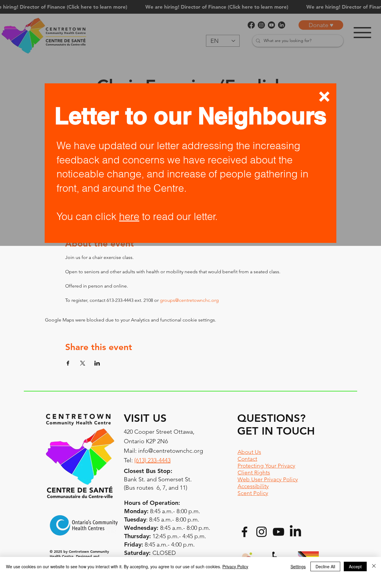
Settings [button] (298, 566)
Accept (355, 566)
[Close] (373, 566)
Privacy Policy (235, 566)
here (129, 216)
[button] (324, 96)
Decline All (325, 566)
